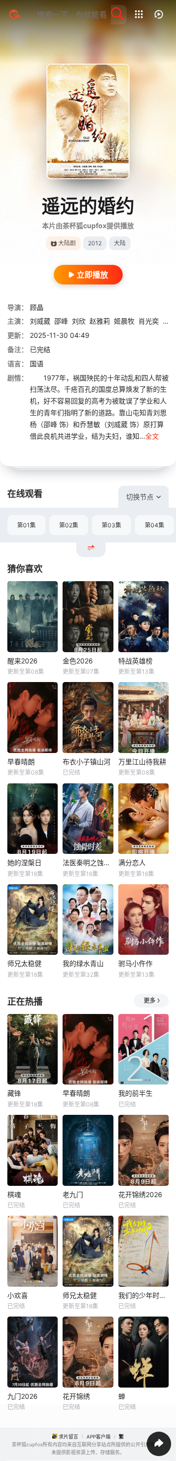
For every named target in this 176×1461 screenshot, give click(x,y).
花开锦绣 (76, 1396)
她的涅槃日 (24, 862)
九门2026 (22, 1396)
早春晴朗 (21, 761)
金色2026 (78, 661)
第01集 (26, 525)
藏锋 (14, 1093)
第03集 (111, 525)
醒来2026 (22, 661)
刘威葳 (40, 321)
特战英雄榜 (135, 661)
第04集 (154, 525)
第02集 (68, 525)
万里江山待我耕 (142, 761)
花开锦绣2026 (140, 1194)
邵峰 (61, 321)
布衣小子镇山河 (86, 761)
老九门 (73, 1194)
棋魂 (14, 1194)
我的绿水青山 (83, 963)
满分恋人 (132, 862)
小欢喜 (17, 1295)
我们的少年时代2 (143, 1295)
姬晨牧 (124, 321)
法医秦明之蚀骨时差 (88, 862)
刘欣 (79, 321)
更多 (149, 1000)
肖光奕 (148, 321)
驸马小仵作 (135, 963)
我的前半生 (135, 1093)
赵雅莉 (99, 321)
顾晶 (37, 307)
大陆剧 (67, 243)
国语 (37, 363)
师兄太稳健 (24, 963)
